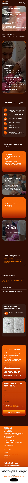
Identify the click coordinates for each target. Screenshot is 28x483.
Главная (3, 34)
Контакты (6, 457)
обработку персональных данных (11, 406)
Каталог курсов (10, 34)
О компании (7, 448)
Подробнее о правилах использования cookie (14, 476)
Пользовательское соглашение (12, 463)
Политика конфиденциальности (12, 465)
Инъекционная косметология (7, 36)
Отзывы (6, 451)
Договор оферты (8, 462)
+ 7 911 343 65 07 (9, 440)
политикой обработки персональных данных (14, 407)
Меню (20, 2)
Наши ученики (7, 449)
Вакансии (6, 452)
